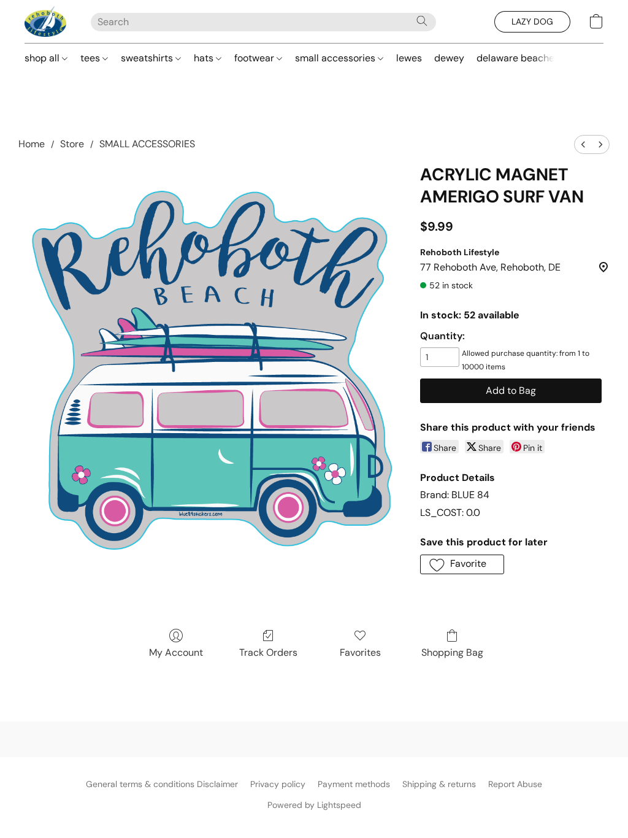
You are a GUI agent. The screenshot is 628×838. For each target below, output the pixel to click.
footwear (255, 58)
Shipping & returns (439, 784)
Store (72, 143)
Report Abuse (515, 784)
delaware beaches (518, 58)
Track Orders (268, 652)
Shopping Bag (452, 652)
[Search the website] (422, 20)
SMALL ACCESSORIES (147, 143)
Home (31, 143)
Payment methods (354, 784)
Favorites (360, 652)
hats (205, 58)
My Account (176, 652)
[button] (45, 21)
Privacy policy (277, 784)
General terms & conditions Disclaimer (162, 784)
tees (91, 58)
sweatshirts (148, 58)
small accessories (336, 58)
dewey (449, 58)
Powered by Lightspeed (314, 804)
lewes (409, 58)
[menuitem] (583, 144)
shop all (43, 58)
